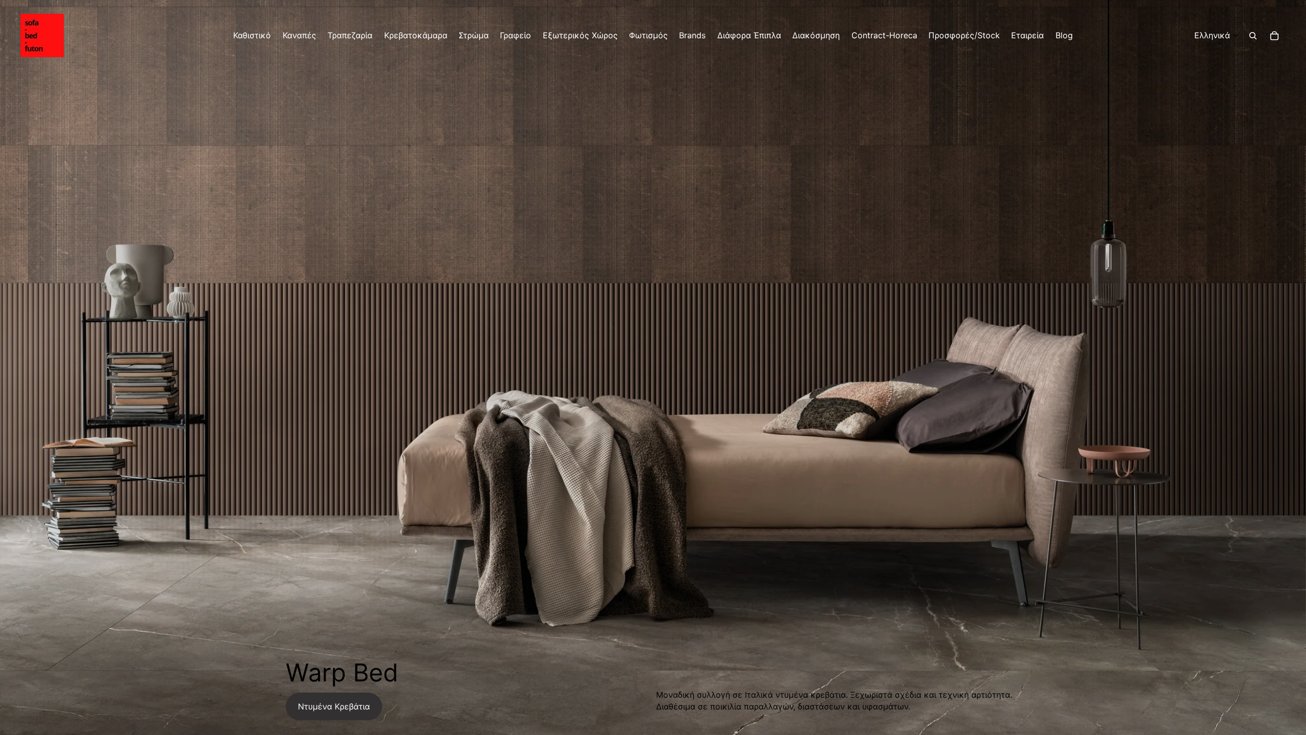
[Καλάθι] (1274, 35)
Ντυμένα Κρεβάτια (334, 706)
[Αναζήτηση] (1253, 35)
